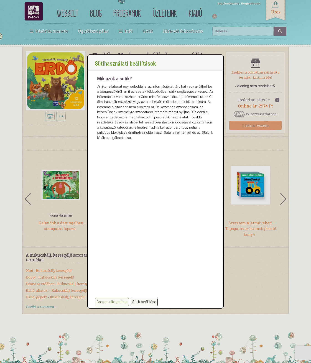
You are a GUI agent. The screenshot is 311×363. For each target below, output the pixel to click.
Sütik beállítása (144, 302)
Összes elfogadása (112, 302)
